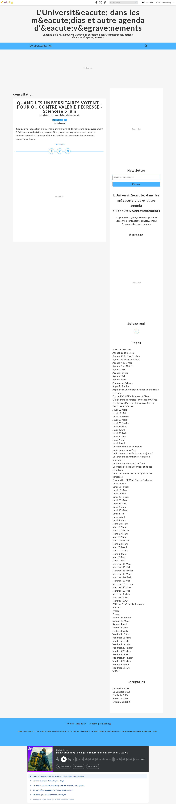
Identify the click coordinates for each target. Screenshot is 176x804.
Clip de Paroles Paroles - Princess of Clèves (134, 400)
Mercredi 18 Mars (121, 574)
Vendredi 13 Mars (121, 638)
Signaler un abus (67, 731)
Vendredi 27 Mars (121, 661)
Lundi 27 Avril (119, 504)
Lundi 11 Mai (119, 484)
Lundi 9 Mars (119, 520)
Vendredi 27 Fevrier (122, 658)
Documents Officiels (122, 406)
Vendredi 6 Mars (121, 668)
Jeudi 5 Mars (119, 437)
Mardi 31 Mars (120, 551)
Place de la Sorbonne (40, 46)
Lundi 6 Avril (118, 517)
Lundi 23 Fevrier (120, 497)
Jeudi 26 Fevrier (120, 423)
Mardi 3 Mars (119, 554)
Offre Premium (112, 731)
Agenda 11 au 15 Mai (123, 353)
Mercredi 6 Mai (120, 597)
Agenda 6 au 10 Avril (122, 366)
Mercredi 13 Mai (121, 567)
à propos (94, 766)
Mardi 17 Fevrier (121, 530)
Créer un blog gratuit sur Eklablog (29, 731)
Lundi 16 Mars (119, 490)
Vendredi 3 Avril (120, 664)
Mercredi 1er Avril (121, 577)
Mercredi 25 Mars (121, 587)
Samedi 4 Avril (119, 624)
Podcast (116, 608)
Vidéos (115, 671)
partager (80, 766)
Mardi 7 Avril (118, 561)
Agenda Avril (118, 370)
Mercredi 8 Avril (120, 601)
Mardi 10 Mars (120, 524)
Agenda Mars (119, 380)
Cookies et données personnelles (130, 731)
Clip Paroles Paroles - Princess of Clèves (133, 403)
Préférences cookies (150, 731)
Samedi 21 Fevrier (121, 618)
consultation (44, 115)
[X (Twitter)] (100, 2)
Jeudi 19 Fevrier (120, 416)
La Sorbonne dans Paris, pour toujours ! (132, 453)
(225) (120, 699)
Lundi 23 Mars (119, 500)
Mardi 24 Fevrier (121, 540)
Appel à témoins (120, 386)
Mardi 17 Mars (120, 534)
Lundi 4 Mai (118, 514)
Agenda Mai (118, 376)
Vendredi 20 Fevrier (122, 648)
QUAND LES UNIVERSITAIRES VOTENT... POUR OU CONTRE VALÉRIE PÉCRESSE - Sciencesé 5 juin (60, 107)
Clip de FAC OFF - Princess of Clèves (131, 396)
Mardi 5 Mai (118, 557)
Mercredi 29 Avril (121, 591)
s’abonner (65, 766)
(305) (121, 692)
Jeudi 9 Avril (118, 443)
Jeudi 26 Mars (119, 427)
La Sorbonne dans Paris (124, 450)
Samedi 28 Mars (120, 621)
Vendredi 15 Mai (120, 641)
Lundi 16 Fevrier (120, 487)
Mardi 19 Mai (119, 537)
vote (78, 115)
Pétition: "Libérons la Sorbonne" (128, 604)
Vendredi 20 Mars (121, 651)
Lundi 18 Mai (119, 494)
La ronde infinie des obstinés (127, 447)
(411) (120, 688)
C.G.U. (77, 731)
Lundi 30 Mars (119, 510)
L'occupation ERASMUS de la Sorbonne (132, 480)
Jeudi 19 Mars (119, 420)
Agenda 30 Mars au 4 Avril (125, 359)
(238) (120, 695)
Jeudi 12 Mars (119, 410)
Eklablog (106, 724)
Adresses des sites (121, 349)
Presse (115, 611)
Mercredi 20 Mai (121, 581)
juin (52, 115)
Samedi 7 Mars (120, 628)
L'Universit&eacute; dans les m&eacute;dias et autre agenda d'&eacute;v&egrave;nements (88, 20)
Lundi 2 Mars (119, 507)
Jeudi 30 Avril (119, 433)
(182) (121, 702)
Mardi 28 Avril (119, 547)
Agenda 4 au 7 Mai (122, 363)
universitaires (60, 115)
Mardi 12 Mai (119, 527)
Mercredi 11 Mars (121, 564)
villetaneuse (70, 115)
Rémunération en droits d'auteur (93, 731)
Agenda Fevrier (120, 373)
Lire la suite (60, 145)
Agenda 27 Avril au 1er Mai (126, 356)
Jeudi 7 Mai (118, 440)
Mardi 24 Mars (120, 544)
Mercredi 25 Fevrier (122, 584)
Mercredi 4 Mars (121, 594)
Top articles (47, 731)
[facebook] (96, 2)
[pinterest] (104, 2)
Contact (56, 731)
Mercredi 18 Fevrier (122, 571)
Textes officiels (120, 631)
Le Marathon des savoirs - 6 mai (128, 463)
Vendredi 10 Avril (121, 634)
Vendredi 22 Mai (120, 654)
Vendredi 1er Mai (121, 644)
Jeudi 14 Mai (119, 413)
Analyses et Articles (122, 383)
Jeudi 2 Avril (118, 430)
